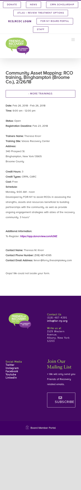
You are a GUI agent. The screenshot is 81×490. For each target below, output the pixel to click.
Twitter (10, 365)
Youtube (11, 374)
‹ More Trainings (40, 94)
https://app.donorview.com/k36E (38, 236)
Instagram (12, 368)
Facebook (12, 371)
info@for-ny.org (57, 321)
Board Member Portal (43, 428)
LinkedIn (11, 378)
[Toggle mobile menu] (73, 40)
